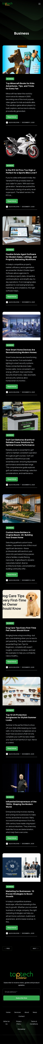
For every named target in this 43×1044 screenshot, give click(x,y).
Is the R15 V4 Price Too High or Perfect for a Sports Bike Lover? (21, 171)
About (27, 1012)
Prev (8, 948)
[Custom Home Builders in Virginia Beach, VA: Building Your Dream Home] (21, 508)
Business (10, 79)
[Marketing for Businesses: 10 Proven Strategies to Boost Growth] (21, 867)
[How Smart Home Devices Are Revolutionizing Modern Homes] (21, 326)
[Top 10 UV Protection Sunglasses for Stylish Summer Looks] (21, 691)
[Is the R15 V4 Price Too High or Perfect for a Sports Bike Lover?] (21, 146)
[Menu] (39, 4)
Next (34, 948)
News (35, 1012)
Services (17, 1012)
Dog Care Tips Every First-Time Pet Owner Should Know (21, 629)
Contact (22, 1016)
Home (8, 1012)
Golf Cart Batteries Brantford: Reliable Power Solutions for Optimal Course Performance (20, 442)
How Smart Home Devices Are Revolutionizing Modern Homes (21, 351)
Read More (12, 117)
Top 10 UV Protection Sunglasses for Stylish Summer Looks (21, 717)
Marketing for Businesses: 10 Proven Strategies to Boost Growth (20, 894)
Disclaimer (21, 1029)
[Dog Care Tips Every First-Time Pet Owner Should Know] (21, 604)
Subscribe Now (21, 998)
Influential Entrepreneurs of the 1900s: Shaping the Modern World (21, 804)
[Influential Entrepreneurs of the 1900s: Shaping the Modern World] (21, 778)
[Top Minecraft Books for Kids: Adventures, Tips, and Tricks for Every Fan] (21, 59)
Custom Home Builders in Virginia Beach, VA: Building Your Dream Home (19, 535)
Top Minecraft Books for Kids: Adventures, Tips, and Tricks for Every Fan (20, 86)
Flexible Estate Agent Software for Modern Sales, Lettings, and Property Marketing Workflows (21, 257)
